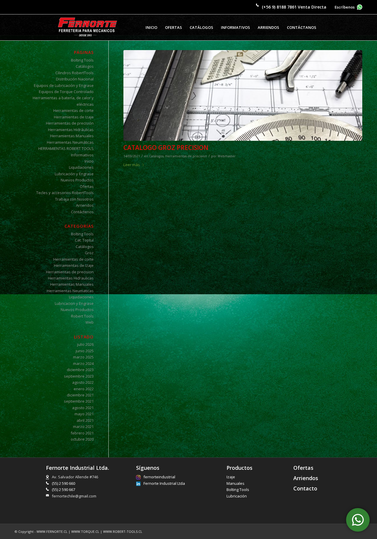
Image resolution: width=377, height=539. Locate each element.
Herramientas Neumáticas (70, 142)
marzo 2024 (83, 363)
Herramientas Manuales (72, 135)
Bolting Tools (82, 60)
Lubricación (236, 496)
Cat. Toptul (84, 240)
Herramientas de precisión (70, 123)
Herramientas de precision (186, 156)
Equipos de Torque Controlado (66, 91)
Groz (89, 252)
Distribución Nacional (75, 79)
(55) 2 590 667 (63, 489)
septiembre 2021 (79, 401)
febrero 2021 (82, 433)
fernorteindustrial (159, 477)
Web (89, 322)
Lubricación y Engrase (74, 173)
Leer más (131, 164)
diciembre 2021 (80, 395)
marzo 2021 (83, 426)
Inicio (89, 161)
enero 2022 (84, 388)
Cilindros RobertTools (74, 72)
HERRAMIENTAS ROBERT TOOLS (66, 148)
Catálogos (156, 156)
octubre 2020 (82, 439)
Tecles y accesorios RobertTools (65, 192)
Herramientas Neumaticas (70, 290)
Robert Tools (82, 316)
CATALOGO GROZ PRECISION (165, 147)
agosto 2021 (83, 407)
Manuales (235, 483)
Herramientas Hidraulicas (71, 278)
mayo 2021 (84, 413)
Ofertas (87, 186)
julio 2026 (85, 344)
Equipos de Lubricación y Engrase (64, 85)
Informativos (82, 155)
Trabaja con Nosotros (74, 199)
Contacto (305, 488)
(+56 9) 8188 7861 (279, 7)
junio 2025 (85, 350)
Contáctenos (82, 211)
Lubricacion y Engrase (74, 303)
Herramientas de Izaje (74, 117)
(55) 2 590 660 (63, 483)
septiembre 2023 (79, 376)
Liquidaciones (81, 167)
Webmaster (227, 156)
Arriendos (85, 205)
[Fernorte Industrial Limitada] (87, 27)
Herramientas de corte (73, 110)
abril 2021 (85, 420)
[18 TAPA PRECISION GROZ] (242, 95)
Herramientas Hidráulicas (71, 129)
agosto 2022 (83, 382)
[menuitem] (151, 27)
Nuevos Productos (77, 180)
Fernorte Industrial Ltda (164, 483)
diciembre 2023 (80, 369)
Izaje (230, 477)
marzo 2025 (83, 357)
